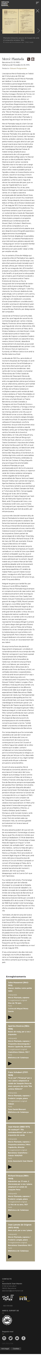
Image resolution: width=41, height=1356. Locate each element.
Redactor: (14, 68)
